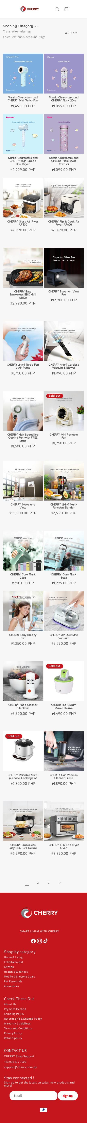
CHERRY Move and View (23, 506)
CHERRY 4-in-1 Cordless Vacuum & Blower (64, 366)
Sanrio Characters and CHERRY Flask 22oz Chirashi (64, 161)
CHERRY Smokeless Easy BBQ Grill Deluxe (23, 847)
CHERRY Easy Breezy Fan (23, 636)
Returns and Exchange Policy (23, 1018)
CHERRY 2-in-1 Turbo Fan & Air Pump (23, 366)
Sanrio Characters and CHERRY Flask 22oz (64, 99)
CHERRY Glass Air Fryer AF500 (22, 223)
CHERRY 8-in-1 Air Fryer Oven (64, 847)
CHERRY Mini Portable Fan (64, 436)
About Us (10, 1004)
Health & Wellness (16, 971)
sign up (68, 1096)
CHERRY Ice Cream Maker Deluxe (64, 706)
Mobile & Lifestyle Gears (19, 976)
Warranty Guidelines (17, 1023)
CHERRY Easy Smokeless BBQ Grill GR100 (23, 294)
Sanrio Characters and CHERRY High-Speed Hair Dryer (23, 161)
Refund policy (13, 1038)
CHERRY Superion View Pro (64, 293)
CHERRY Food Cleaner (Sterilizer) (23, 706)
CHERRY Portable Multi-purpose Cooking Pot (23, 777)
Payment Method (15, 1009)
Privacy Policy (13, 1033)
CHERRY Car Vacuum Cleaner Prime (64, 777)
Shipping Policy (14, 1014)
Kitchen (9, 967)
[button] (76, 9)
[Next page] (59, 882)
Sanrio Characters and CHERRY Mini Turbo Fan (23, 99)
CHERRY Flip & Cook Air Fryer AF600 (63, 223)
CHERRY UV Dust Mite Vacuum (64, 636)
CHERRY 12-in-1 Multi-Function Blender (64, 506)
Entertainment (13, 962)
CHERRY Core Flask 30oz (63, 576)
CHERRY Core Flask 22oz (23, 576)
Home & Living (13, 957)
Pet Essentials (13, 981)
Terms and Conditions (18, 1028)
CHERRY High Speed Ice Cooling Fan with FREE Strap (23, 438)
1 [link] (27, 883)
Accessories (11, 986)
